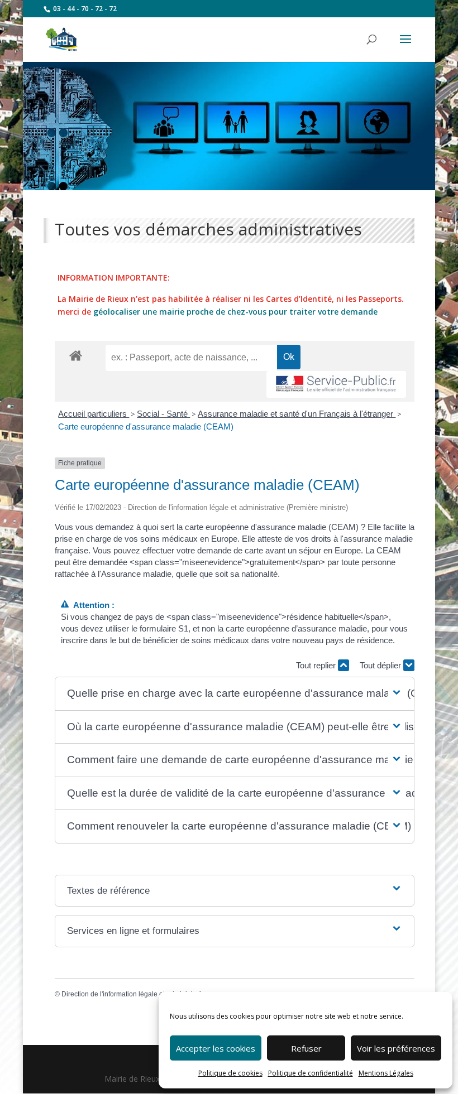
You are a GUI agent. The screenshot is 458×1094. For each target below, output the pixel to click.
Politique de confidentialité (310, 1073)
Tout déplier (381, 665)
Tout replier (317, 665)
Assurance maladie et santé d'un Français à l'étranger (296, 413)
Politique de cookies (230, 1073)
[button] (234, 693)
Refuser (306, 1048)
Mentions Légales (386, 1073)
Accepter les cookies (215, 1048)
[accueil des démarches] (75, 355)
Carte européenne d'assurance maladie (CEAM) (145, 426)
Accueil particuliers (93, 413)
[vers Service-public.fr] (336, 384)
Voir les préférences (396, 1048)
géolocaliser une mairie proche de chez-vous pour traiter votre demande (235, 311)
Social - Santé (163, 413)
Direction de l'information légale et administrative (135, 994)
